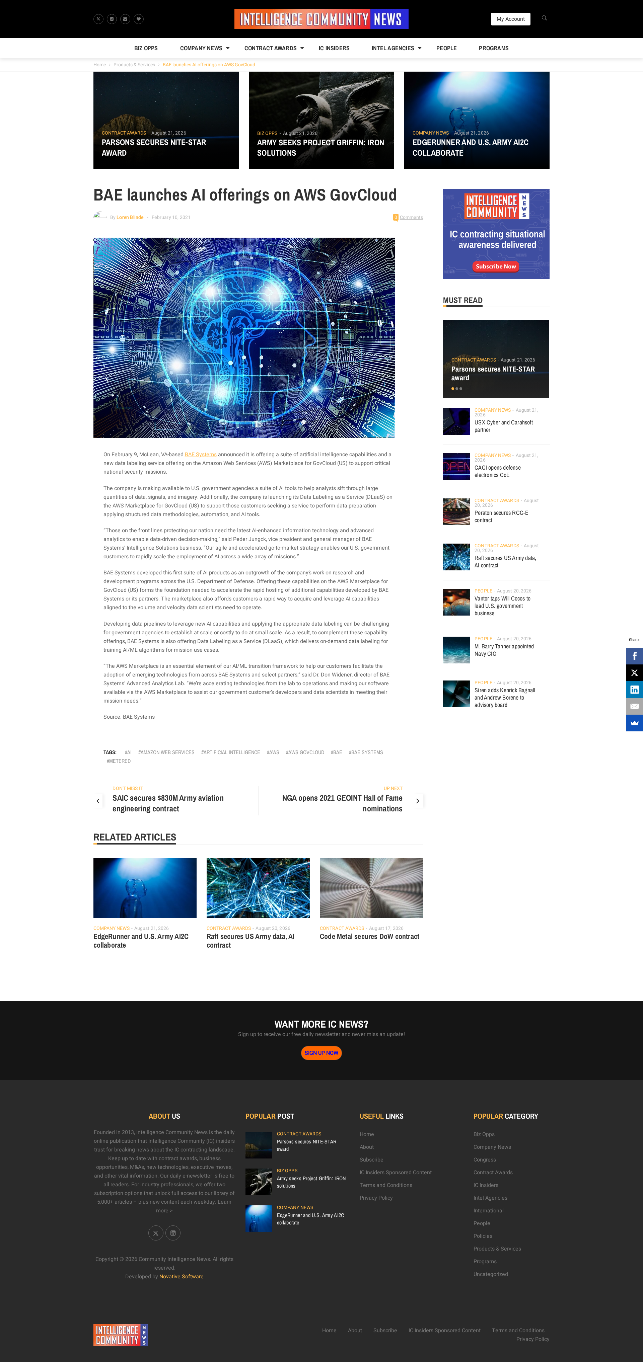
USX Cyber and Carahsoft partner (504, 426)
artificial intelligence (232, 752)
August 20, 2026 (273, 928)
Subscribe (371, 1160)
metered (120, 761)
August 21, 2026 (168, 133)
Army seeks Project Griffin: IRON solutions (320, 147)
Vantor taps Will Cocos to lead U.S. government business (502, 605)
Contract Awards (270, 48)
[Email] (634, 706)
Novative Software (181, 1277)
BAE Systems (201, 455)
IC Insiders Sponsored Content (396, 1173)
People (446, 48)
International (489, 1211)
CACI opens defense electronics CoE (498, 471)
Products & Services (134, 64)
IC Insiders (334, 48)
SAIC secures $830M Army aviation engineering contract (168, 803)
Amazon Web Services (168, 752)
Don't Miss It (128, 788)
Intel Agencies (393, 48)
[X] (634, 672)
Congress (485, 1160)
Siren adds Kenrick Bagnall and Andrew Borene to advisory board (505, 697)
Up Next (393, 788)
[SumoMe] (634, 723)
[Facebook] (634, 656)
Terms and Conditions (386, 1185)
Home (99, 64)
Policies (483, 1236)
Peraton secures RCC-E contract (501, 516)
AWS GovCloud (306, 752)
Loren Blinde (130, 217)
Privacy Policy (376, 1198)
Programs (494, 48)
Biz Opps (146, 48)
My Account (511, 19)
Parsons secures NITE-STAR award (154, 147)
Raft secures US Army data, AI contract (251, 940)
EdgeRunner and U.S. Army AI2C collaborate (471, 147)
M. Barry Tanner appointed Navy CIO (504, 650)
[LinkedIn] (634, 689)
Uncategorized (491, 1274)
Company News (201, 48)
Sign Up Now (321, 1053)
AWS (274, 752)
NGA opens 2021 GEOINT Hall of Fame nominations (342, 803)
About (367, 1147)
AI (129, 752)
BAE (337, 752)
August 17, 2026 (386, 928)
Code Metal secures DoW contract (369, 936)
